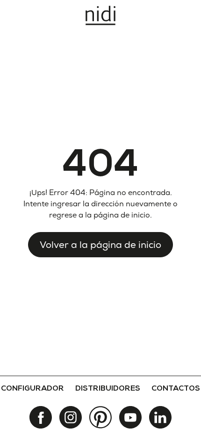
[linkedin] (160, 417)
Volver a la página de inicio (100, 245)
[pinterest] (100, 417)
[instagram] (70, 417)
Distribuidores (107, 389)
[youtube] (130, 417)
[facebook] (40, 417)
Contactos (175, 389)
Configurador (32, 389)
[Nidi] (100, 15)
